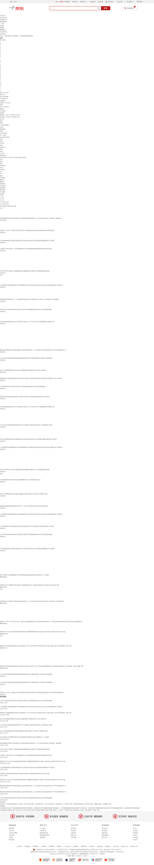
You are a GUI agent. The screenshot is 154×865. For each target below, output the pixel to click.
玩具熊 (46, 810)
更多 (1, 121)
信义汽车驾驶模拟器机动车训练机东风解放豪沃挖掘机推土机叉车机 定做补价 (23, 370)
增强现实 (2, 184)
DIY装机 (135, 830)
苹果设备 (2, 165)
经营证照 (102, 854)
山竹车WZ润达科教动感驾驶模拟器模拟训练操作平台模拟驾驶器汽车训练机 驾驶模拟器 (26, 358)
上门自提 (42, 828)
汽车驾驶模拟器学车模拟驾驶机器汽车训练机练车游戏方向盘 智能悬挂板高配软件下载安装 (27, 240)
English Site (124, 846)
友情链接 (75, 846)
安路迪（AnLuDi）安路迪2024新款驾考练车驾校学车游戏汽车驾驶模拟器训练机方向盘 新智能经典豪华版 (32, 692)
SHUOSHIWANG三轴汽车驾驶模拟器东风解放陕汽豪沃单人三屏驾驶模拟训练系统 (25, 469)
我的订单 (75, 1)
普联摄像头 (3, 22)
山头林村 (2, 111)
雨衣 (30, 810)
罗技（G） (3, 94)
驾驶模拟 (2, 129)
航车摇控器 (39, 804)
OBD (1, 131)
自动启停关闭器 (4, 137)
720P (1, 196)
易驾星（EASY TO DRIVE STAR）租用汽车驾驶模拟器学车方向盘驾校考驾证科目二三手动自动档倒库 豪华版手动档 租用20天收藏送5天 (41, 621)
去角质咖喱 (3, 810)
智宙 (1, 105)
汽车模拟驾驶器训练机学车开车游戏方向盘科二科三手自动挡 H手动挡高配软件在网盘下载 (27, 321)
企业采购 (100, 1)
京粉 (21, 810)
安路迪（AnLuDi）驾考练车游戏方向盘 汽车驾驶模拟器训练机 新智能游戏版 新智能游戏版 (27, 230)
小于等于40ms (4, 202)
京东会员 (92, 1)
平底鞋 (94, 810)
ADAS (2, 127)
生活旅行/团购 (13, 833)
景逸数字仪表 (107, 804)
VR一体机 (3, 135)
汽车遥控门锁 (68, 804)
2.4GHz (2, 153)
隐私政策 (107, 846)
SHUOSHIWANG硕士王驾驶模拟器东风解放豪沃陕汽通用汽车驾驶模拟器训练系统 (25, 271)
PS (1, 171)
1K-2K (2, 200)
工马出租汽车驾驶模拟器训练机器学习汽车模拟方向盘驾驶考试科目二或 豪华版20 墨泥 (26, 425)
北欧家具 (10, 810)
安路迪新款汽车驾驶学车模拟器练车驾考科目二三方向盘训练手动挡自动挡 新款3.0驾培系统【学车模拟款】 (32, 601)
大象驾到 (2, 101)
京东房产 (82, 810)
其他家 (2, 113)
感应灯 (90, 810)
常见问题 (11, 835)
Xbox (1, 167)
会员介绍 (11, 830)
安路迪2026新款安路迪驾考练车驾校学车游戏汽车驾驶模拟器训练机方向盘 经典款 (24, 396)
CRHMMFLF (4, 99)
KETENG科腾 (4, 96)
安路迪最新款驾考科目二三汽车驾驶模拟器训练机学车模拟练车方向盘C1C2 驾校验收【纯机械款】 (29, 299)
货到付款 (73, 828)
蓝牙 (1, 151)
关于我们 (19, 846)
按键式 (2, 182)
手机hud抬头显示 (29, 804)
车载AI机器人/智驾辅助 (11, 36)
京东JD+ (135, 839)
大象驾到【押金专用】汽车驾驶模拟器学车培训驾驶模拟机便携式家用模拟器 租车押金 (26, 248)
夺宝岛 (135, 828)
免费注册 (67, 1)
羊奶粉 (18, 810)
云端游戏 (2, 186)
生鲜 (98, 810)
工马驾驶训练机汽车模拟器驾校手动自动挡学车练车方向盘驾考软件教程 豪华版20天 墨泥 (27, 526)
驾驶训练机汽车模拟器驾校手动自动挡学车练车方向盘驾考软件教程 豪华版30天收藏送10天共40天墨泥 (31, 378)
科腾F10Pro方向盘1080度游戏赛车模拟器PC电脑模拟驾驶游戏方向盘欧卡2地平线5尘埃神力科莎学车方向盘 (32, 632)
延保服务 (135, 833)
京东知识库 (3, 17)
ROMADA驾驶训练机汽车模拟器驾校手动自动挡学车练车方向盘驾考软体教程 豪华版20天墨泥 (28, 439)
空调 (74, 810)
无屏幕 (2, 194)
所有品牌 (2, 40)
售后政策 (104, 828)
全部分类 (2, 15)
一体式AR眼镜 (4, 125)
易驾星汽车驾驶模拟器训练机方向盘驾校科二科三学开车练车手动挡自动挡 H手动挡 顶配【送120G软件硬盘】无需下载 (35, 646)
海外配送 (42, 837)
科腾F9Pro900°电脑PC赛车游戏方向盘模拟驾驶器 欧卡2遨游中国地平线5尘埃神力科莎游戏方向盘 (29, 585)
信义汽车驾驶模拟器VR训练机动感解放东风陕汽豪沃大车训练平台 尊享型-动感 (23, 494)
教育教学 (2, 190)
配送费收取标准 (44, 835)
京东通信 (135, 837)
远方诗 (2, 119)
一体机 (2, 24)
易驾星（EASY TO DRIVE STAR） (10, 115)
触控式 (2, 180)
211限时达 (43, 830)
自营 (1, 275)
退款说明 (104, 833)
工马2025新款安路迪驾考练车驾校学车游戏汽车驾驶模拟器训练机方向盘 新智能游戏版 (26, 534)
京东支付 (79, 856)
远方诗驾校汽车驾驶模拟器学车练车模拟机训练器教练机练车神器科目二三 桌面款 (24, 575)
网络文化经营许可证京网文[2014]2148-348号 (84, 852)
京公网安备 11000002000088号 (45, 849)
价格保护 (104, 830)
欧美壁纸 (38, 810)
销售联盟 (83, 846)
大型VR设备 (3, 133)
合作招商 (43, 846)
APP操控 (2, 178)
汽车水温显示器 (49, 804)
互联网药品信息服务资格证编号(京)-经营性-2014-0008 (85, 849)
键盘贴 (2, 28)
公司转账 (73, 837)
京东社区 (91, 846)
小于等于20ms (4, 204)
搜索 (105, 8)
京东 (24, 9)
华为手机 (26, 810)
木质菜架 (67, 810)
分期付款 (73, 833)
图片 (14, 810)
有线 (1, 149)
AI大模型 (2, 192)
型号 (71, 810)
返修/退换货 (105, 835)
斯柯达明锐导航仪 (12, 804)
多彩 (1, 161)
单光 (1, 163)
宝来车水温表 (89, 804)
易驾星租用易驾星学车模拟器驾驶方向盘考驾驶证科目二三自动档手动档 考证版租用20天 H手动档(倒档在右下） (33, 350)
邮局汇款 (73, 835)
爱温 (21, 804)
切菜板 (50, 810)
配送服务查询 (44, 833)
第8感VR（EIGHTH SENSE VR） (10, 117)
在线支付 (73, 830)
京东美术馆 (3, 32)
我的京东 (83, 1)
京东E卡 (135, 835)
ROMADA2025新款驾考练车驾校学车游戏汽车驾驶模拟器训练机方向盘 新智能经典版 (25, 309)
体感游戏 (2, 188)
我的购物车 (130, 8)
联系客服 (11, 839)
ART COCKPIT (4, 107)
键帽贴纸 (2, 30)
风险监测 (99, 846)
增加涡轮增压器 (78, 804)
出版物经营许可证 (63, 852)
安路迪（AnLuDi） (5, 103)
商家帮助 (51, 846)
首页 (1, 36)
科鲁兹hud (59, 804)
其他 (1, 139)
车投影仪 (2, 804)
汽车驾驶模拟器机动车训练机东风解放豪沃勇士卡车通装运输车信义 (20, 480)
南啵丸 (2, 109)
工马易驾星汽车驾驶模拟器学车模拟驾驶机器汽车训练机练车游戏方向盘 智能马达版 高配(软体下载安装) (31, 285)
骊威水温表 (98, 804)
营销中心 (59, 846)
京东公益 (115, 846)
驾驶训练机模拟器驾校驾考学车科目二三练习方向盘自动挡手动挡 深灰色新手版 (24, 506)
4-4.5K (2, 198)
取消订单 (104, 837)
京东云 (85, 856)
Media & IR (134, 846)
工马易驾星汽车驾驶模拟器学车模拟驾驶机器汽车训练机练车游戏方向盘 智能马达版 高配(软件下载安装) (31, 514)
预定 (33, 810)
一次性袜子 (60, 810)
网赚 (42, 810)
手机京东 (110, 1)
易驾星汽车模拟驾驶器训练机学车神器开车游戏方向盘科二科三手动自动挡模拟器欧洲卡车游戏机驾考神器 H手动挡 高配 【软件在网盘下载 (41, 666)
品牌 (86, 810)
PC (1, 174)
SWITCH (2, 169)
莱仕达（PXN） (5, 92)
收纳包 (2, 26)
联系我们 (27, 846)
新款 (77, 810)
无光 (1, 159)
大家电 (11, 837)
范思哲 (55, 810)
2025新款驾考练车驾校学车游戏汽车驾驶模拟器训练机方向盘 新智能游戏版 (22, 386)
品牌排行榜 (3, 19)
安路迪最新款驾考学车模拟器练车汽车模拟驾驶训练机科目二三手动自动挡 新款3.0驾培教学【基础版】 (31, 218)
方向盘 (2, 143)
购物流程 (11, 828)
